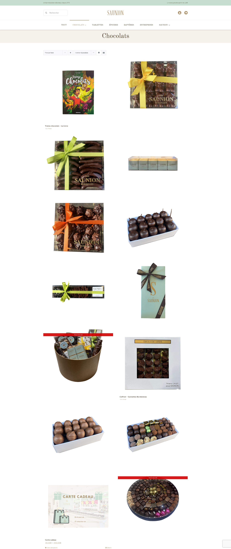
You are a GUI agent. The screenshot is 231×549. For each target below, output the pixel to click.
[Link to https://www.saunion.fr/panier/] (186, 12)
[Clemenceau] (78, 434)
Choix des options (52, 548)
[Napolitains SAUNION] (153, 163)
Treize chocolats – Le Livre (56, 126)
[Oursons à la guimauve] (153, 84)
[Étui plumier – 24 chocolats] (153, 291)
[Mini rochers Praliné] (78, 227)
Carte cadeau (50, 540)
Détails (109, 548)
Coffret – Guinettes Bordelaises (133, 397)
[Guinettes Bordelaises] (153, 227)
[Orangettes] (78, 163)
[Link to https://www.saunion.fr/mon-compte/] (179, 12)
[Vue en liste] (103, 52)
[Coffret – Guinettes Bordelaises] (153, 363)
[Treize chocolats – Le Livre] (78, 92)
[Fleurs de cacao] (78, 291)
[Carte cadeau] (78, 506)
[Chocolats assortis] (153, 434)
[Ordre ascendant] (70, 52)
